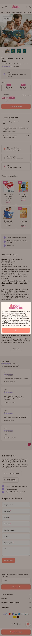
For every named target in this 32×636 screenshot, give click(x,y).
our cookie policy (25, 325)
